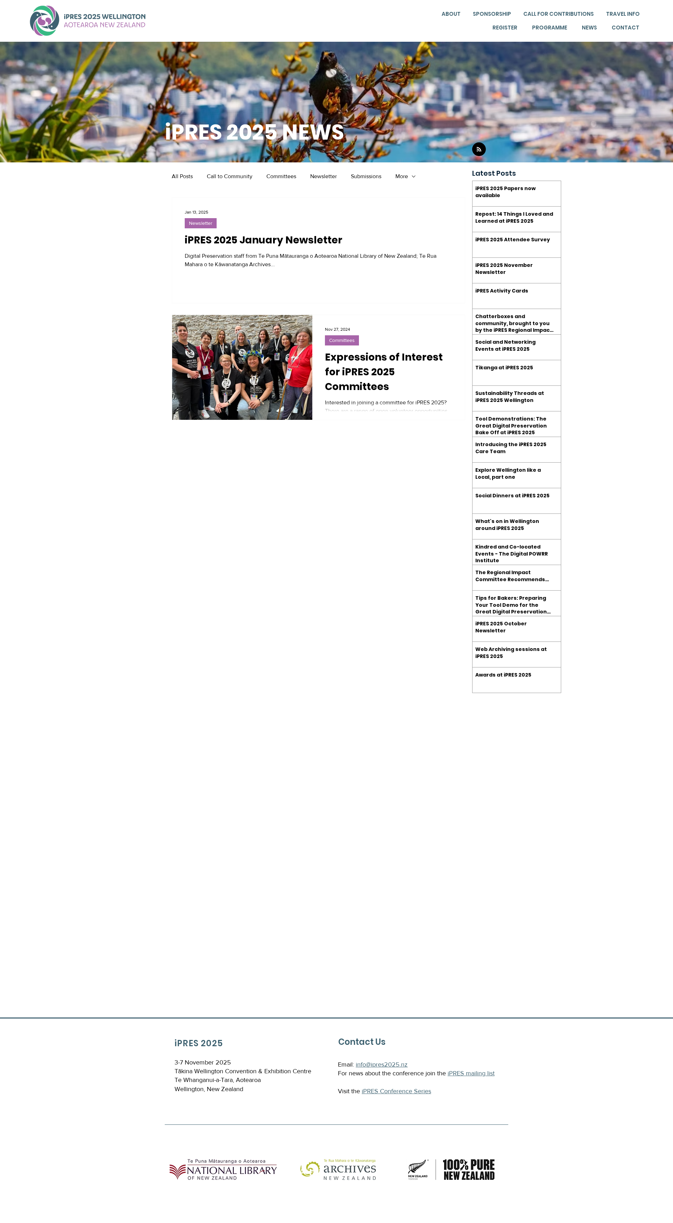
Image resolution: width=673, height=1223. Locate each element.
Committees (281, 176)
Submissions (366, 176)
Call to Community (229, 176)
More (401, 176)
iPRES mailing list (471, 1073)
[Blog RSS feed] (479, 149)
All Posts (182, 176)
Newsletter (323, 176)
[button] (450, 14)
